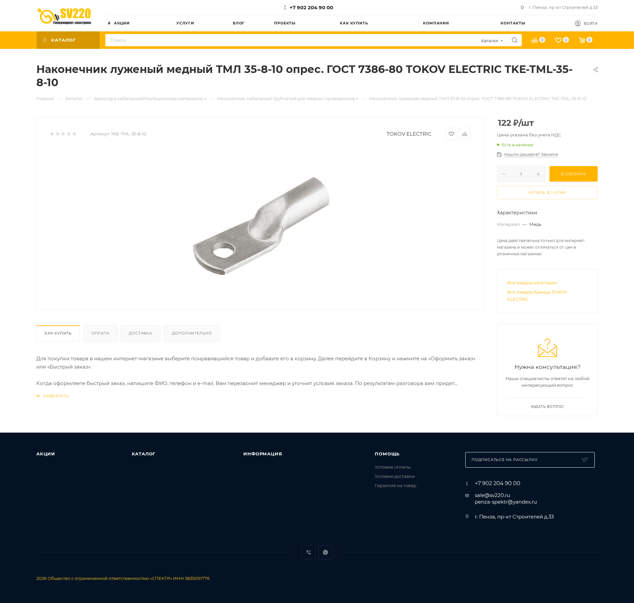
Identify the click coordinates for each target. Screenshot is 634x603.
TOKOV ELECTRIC (409, 134)
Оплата (100, 333)
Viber (308, 552)
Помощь (387, 453)
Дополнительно (192, 333)
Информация (262, 453)
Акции (45, 453)
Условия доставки (395, 476)
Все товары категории (532, 282)
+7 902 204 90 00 (311, 7)
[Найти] (515, 40)
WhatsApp (325, 552)
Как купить (58, 333)
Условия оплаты (392, 467)
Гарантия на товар (395, 485)
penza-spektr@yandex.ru (506, 502)
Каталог (144, 453)
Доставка (140, 333)
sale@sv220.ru (492, 495)
